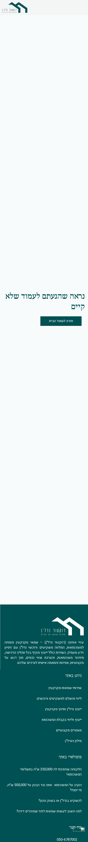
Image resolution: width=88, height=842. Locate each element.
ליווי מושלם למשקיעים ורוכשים (59, 698)
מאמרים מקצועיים (69, 730)
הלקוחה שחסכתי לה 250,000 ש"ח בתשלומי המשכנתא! (51, 772)
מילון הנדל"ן (73, 740)
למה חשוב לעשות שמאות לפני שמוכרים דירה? (49, 811)
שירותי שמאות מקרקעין (65, 688)
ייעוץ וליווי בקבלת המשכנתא (62, 719)
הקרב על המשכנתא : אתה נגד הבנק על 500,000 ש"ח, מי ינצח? (44, 787)
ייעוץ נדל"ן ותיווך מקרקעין (63, 709)
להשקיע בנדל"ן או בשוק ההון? (60, 800)
